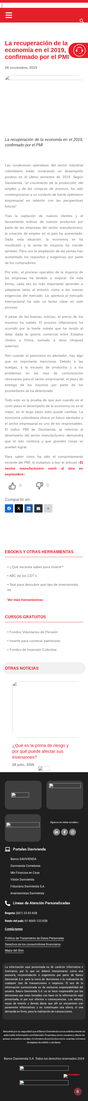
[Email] (38, 508)
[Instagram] (72, 832)
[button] (81, 22)
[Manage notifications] (78, 1091)
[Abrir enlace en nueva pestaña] (73, 1084)
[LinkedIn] (28, 508)
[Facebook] (9, 508)
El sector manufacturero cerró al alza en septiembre (44, 468)
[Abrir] (8, 15)
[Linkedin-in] (56, 832)
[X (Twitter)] (19, 508)
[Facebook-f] (64, 832)
